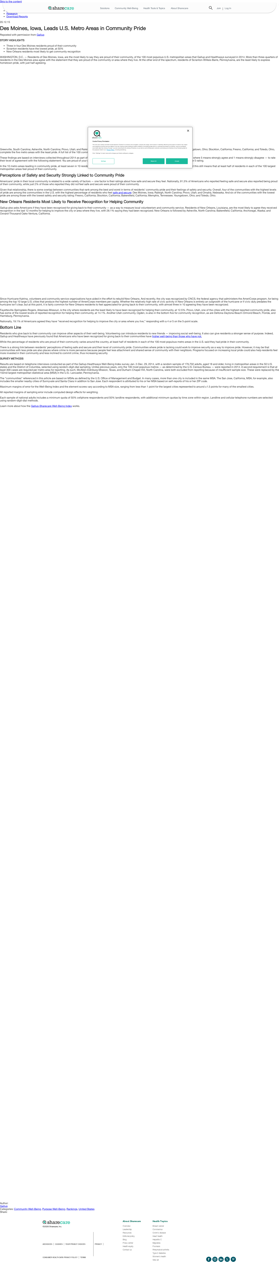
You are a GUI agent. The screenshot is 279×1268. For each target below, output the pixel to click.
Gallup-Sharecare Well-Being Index (51, 405)
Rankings (72, 1208)
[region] (140, 147)
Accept (177, 161)
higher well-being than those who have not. (177, 336)
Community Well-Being (27, 1208)
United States (86, 1208)
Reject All (154, 161)
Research (12, 13)
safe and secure (122, 192)
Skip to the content (11, 1)
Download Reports (17, 16)
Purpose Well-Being (53, 1208)
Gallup (40, 34)
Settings (103, 161)
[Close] (188, 130)
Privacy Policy (110, 150)
